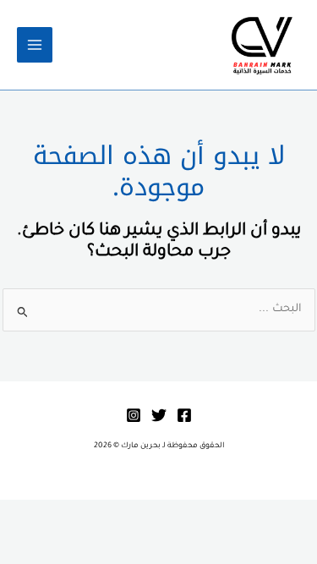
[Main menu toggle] (34, 45)
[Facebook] (184, 415)
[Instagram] (133, 415)
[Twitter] (159, 415)
